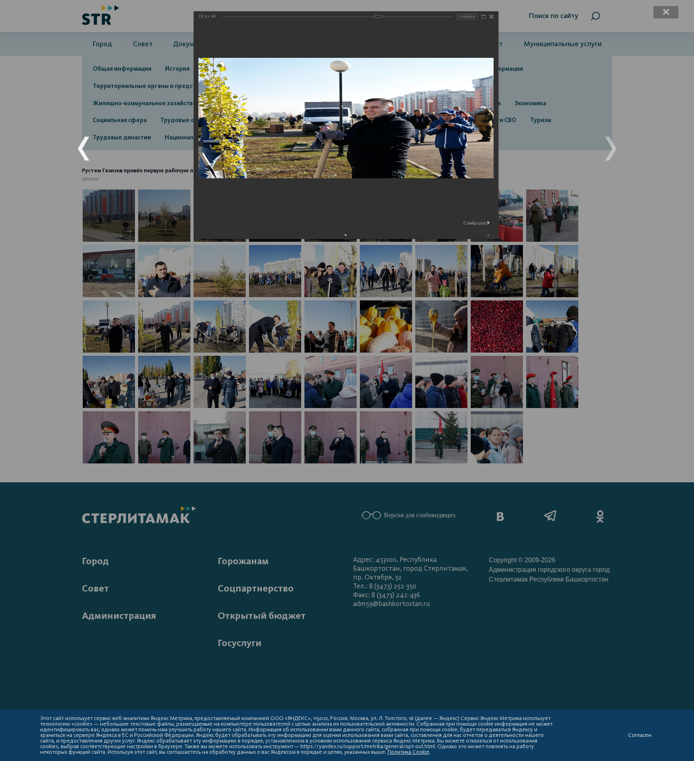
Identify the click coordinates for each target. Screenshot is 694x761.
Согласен (639, 735)
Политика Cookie (408, 752)
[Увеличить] (484, 16)
